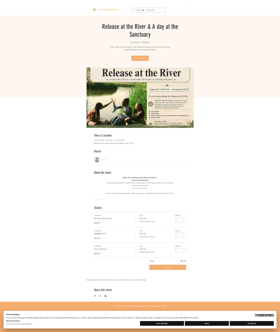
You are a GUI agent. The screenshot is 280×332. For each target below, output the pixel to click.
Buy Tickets (140, 58)
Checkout (167, 267)
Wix (164, 306)
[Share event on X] (100, 296)
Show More (98, 200)
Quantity (178, 215)
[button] (189, 4)
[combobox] (180, 219)
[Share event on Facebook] (95, 296)
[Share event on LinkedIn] (106, 296)
